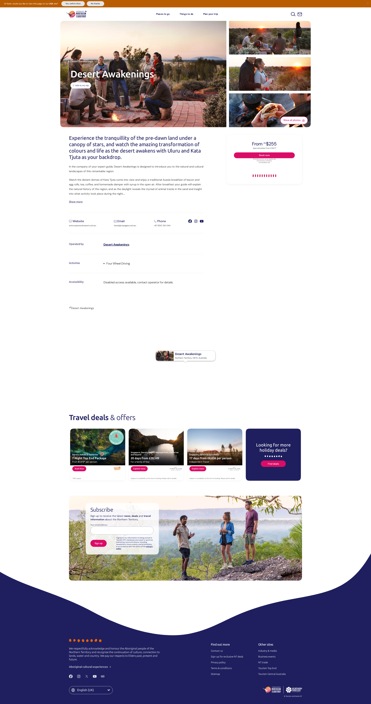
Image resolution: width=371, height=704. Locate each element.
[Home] (76, 14)
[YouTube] (95, 676)
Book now (264, 155)
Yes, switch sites (73, 3)
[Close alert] (368, 3)
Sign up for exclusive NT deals (227, 656)
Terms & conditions (221, 668)
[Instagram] (79, 676)
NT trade (263, 662)
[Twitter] (87, 676)
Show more (76, 201)
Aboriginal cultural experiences (89, 666)
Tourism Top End (267, 668)
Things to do (186, 14)
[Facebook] (71, 676)
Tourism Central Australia (272, 674)
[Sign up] (300, 14)
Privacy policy (218, 662)
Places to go (163, 14)
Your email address (98, 525)
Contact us (217, 650)
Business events (266, 656)
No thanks (95, 3)
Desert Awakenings (116, 244)
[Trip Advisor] (102, 676)
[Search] (293, 14)
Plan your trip (210, 14)
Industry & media (267, 650)
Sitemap (215, 674)
